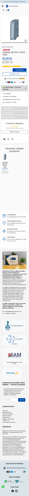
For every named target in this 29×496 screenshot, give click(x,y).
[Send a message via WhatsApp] (3, 486)
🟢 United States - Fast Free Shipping (12, 88)
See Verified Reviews (17, 341)
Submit (21, 400)
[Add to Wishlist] (25, 40)
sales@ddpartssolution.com (13, 311)
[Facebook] (13, 491)
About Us (5, 411)
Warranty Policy (7, 415)
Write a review (14, 132)
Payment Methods (7, 414)
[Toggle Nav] (2, 6)
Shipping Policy (6, 412)
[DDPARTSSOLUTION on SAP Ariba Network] (12, 373)
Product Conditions (9, 117)
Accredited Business (16, 326)
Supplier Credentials (8, 419)
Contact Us (5, 420)
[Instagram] (16, 491)
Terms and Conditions (9, 422)
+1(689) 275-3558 (10, 313)
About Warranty (8, 113)
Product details (7, 108)
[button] (3, 10)
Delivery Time (6, 417)
